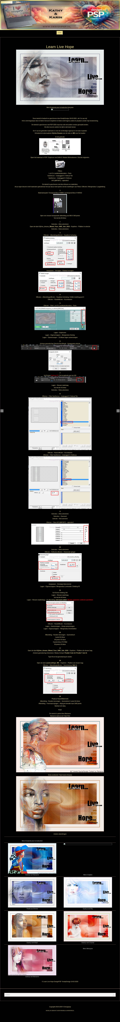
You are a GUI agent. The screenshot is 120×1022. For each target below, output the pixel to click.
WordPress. (70, 1010)
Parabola (63, 1010)
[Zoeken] (113, 995)
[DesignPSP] (1, 410)
